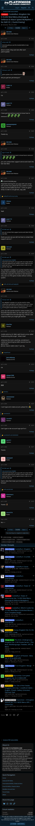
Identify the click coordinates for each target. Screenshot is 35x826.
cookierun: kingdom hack (23, 539)
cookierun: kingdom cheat (8, 539)
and (10, 196)
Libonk (6, 624)
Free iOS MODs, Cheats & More (11, 786)
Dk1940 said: (5, 229)
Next (23, 28)
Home (4, 778)
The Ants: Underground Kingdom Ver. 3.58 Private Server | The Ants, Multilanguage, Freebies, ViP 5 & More (19, 643)
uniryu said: (5, 42)
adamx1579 (8, 568)
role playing (19, 542)
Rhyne (6, 551)
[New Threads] (29, 7)
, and (10, 284)
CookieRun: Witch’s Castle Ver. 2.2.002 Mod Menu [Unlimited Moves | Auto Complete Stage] (19, 610)
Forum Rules (6, 792)
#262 (32, 66)
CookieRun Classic (21, 567)
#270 (32, 253)
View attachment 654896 (9, 260)
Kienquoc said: (6, 70)
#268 (32, 208)
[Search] (33, 7)
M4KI (6, 694)
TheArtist (7, 648)
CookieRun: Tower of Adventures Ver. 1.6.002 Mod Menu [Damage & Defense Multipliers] (18, 598)
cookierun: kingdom (18, 537)
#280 (32, 519)
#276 (32, 425)
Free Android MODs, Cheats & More (12, 783)
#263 (32, 92)
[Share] (29, 39)
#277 (32, 447)
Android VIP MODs (8, 781)
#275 (32, 403)
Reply (32, 55)
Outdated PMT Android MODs (26, 602)
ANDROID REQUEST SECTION (24, 551)
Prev (11, 28)
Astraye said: (5, 300)
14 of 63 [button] (17, 28)
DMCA (4, 795)
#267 (32, 178)
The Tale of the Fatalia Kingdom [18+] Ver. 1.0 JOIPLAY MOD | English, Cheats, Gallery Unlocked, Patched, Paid (19, 688)
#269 (32, 226)
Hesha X (7, 670)
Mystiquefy (8, 580)
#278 (32, 464)
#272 (32, 331)
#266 (32, 149)
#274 (32, 382)
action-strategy (7, 537)
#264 (32, 110)
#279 (32, 501)
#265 (32, 131)
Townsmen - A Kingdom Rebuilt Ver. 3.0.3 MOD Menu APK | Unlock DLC (19, 702)
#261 (32, 38)
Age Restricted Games (28, 634)
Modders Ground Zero (9, 789)
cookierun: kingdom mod (8, 542)
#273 (32, 364)
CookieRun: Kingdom (23, 549)
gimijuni (7, 561)
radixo (6, 590)
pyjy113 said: (5, 152)
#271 (32, 296)
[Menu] (2, 8)
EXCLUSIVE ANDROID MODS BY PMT (19, 707)
